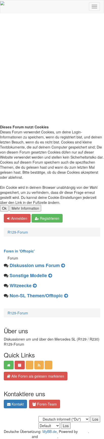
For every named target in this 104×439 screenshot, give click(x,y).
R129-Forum (18, 232)
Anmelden (18, 218)
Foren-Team (46, 404)
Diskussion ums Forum (35, 265)
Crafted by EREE (17, 436)
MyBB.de (49, 431)
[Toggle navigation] (94, 6)
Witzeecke (21, 285)
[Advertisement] (52, 70)
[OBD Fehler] (35, 285)
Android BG (48, 436)
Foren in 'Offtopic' (19, 250)
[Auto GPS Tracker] (63, 265)
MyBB (83, 431)
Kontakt (17, 404)
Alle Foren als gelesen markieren (37, 376)
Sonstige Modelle (28, 275)
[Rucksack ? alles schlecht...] (66, 295)
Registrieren (49, 218)
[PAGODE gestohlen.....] (50, 275)
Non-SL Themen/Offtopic (36, 295)
